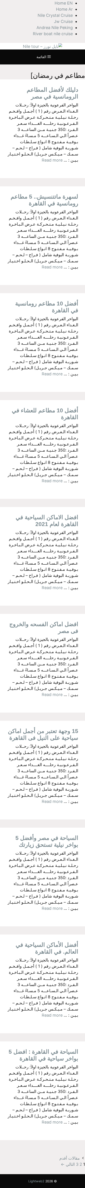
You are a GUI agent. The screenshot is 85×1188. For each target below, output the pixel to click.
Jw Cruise (63, 21)
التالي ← (68, 1164)
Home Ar (64, 9)
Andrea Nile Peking (54, 27)
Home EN (64, 3)
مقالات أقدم (69, 1158)
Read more (52, 160)
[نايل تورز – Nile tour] (42, 46)
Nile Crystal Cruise (55, 15)
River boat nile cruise (53, 33)
